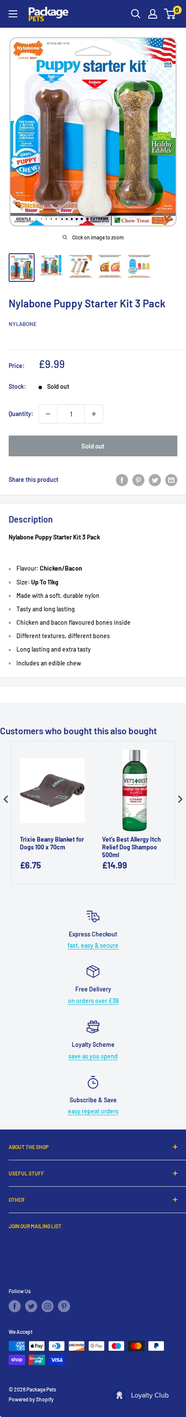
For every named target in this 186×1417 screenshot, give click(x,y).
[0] (170, 14)
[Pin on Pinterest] (138, 480)
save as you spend (93, 1056)
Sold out (93, 446)
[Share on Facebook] (122, 480)
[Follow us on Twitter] (31, 1306)
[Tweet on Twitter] (155, 480)
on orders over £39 (93, 1000)
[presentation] (6, 799)
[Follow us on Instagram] (48, 1306)
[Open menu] (13, 13)
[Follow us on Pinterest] (64, 1306)
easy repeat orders (93, 1111)
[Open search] (136, 14)
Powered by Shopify (31, 1399)
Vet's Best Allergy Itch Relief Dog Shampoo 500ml (131, 847)
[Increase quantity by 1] (94, 414)
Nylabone (23, 323)
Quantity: (21, 413)
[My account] (152, 14)
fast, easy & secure (93, 945)
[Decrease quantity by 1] (48, 414)
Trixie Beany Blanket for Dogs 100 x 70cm (52, 843)
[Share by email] (171, 480)
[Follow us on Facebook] (15, 1306)
